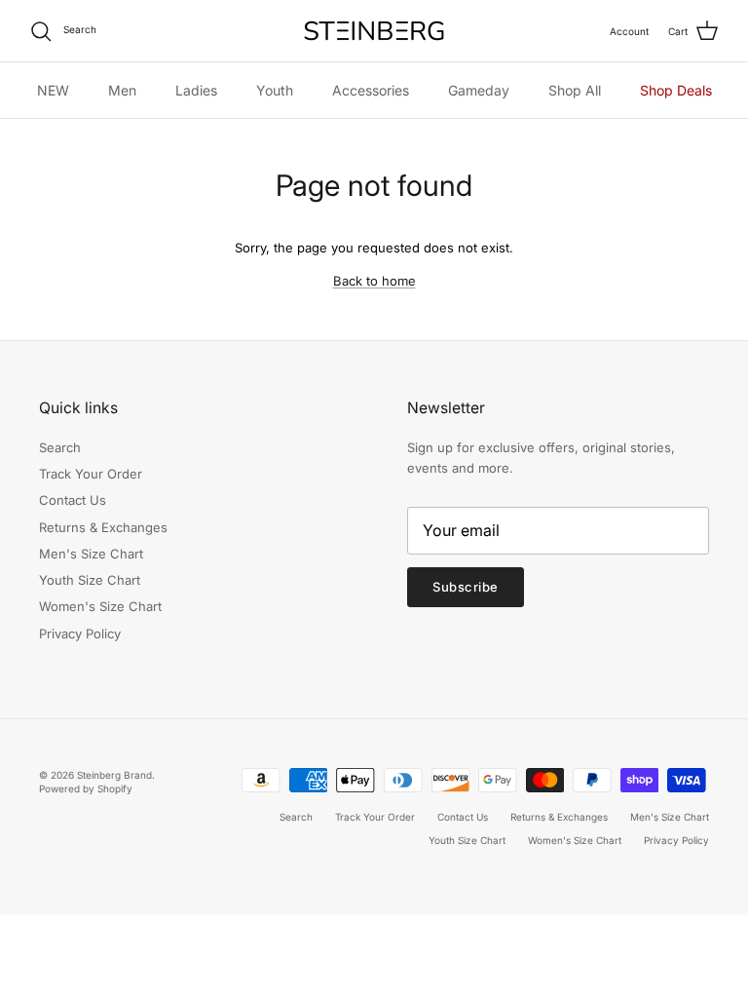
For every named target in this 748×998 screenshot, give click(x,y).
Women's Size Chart (100, 606)
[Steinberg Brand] (374, 30)
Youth (274, 90)
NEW (53, 90)
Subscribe (465, 587)
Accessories (370, 90)
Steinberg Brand (114, 775)
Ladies (196, 90)
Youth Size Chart (89, 580)
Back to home (374, 280)
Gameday (478, 90)
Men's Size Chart (91, 553)
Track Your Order (90, 473)
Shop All (574, 90)
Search (60, 447)
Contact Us (72, 500)
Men (122, 90)
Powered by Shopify (85, 788)
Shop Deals (676, 90)
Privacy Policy (80, 633)
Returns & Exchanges (103, 527)
